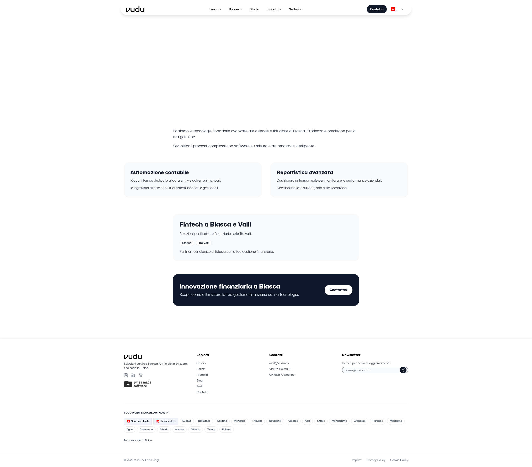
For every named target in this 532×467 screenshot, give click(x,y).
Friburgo (257, 420)
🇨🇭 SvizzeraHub (138, 421)
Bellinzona (204, 420)
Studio (254, 9)
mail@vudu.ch (279, 363)
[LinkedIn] (133, 375)
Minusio (195, 429)
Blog (200, 380)
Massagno (396, 420)
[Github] (141, 375)
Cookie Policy (399, 460)
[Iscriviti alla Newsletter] (403, 370)
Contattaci (338, 290)
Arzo (307, 420)
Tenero (211, 429)
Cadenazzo (146, 429)
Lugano (186, 420)
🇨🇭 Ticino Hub (165, 421)
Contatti (202, 392)
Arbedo (164, 429)
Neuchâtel (275, 420)
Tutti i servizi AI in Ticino (138, 440)
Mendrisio (239, 420)
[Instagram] (126, 375)
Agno (130, 429)
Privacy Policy (376, 460)
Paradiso (378, 420)
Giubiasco (360, 420)
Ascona (179, 429)
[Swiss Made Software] (157, 384)
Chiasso (293, 420)
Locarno (222, 420)
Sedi (200, 386)
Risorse (234, 9)
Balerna (226, 429)
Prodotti (272, 9)
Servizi (213, 9)
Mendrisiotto (339, 420)
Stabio (321, 420)
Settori (294, 9)
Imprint (357, 460)
